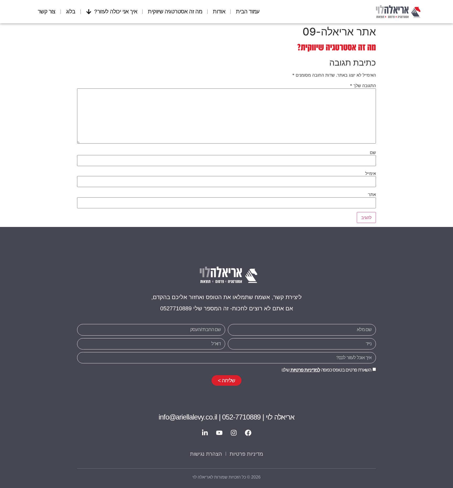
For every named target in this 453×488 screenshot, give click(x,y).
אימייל (370, 173)
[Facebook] (248, 432)
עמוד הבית (248, 11)
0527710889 (176, 308)
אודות (219, 11)
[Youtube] (219, 432)
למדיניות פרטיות (304, 370)
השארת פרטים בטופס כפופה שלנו (326, 370)
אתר (372, 194)
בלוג (71, 11)
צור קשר (46, 11)
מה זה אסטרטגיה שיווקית (175, 11)
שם (373, 152)
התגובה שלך (363, 85)
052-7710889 (241, 417)
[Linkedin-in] (205, 432)
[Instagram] (233, 432)
